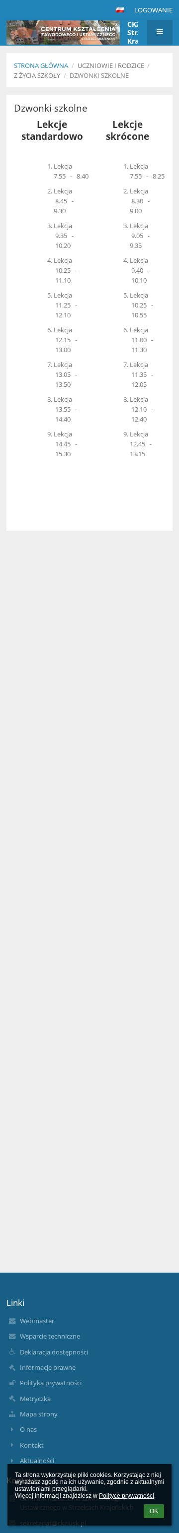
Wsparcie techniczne (50, 1336)
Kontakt (32, 1445)
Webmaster (37, 1320)
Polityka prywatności (51, 1382)
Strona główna (41, 65)
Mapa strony (39, 1414)
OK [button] (154, 1511)
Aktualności (37, 1460)
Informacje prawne (48, 1367)
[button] (119, 10)
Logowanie (153, 9)
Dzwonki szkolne (99, 75)
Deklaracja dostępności (54, 1352)
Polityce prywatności (126, 1495)
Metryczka (35, 1398)
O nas (28, 1429)
